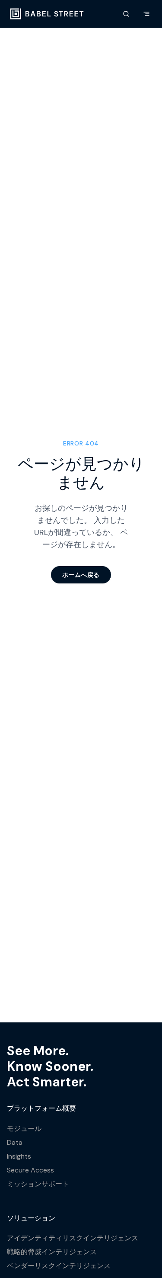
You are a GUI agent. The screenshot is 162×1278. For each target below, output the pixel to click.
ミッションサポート (38, 1183)
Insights (19, 1156)
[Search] (126, 13)
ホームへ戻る (80, 575)
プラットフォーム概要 (41, 1108)
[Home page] (47, 14)
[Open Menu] (146, 13)
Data (14, 1142)
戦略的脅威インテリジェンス (52, 1251)
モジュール (24, 1128)
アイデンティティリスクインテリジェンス (72, 1238)
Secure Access (30, 1170)
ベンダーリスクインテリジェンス (59, 1265)
